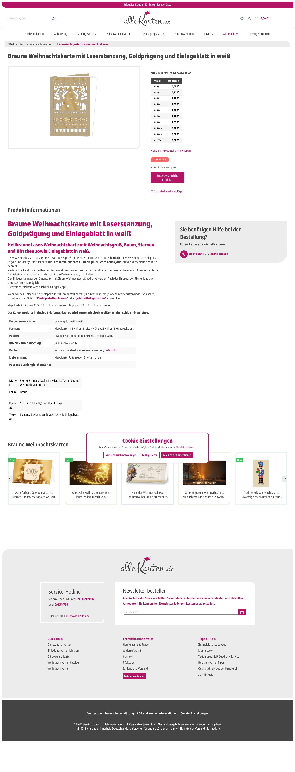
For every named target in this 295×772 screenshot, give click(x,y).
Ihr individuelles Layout (212, 644)
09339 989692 (219, 254)
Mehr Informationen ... (186, 447)
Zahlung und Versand (135, 668)
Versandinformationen (208, 728)
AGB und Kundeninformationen (157, 713)
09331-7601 (62, 604)
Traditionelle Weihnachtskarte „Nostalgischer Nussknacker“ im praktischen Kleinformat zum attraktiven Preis (261, 495)
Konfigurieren (150, 455)
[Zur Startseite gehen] (147, 18)
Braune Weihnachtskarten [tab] (38, 444)
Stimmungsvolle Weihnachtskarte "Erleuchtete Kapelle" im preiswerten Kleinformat (204, 495)
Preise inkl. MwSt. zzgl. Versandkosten (171, 150)
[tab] (34, 210)
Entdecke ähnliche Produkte (167, 178)
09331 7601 (196, 254)
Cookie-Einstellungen (194, 713)
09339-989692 (85, 599)
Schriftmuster (206, 674)
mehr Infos (111, 350)
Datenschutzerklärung (119, 713)
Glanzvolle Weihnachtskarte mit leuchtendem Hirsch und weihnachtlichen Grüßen (90, 495)
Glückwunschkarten (59, 656)
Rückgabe (128, 662)
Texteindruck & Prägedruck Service (218, 656)
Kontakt (127, 656)
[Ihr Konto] (249, 18)
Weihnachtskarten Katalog (63, 662)
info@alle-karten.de (78, 616)
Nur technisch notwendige (120, 455)
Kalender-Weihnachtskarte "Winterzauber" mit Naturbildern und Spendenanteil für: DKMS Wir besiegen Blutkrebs (147, 495)
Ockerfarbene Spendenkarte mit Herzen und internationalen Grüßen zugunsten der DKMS (34, 495)
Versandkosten (138, 724)
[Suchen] (53, 18)
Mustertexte (205, 650)
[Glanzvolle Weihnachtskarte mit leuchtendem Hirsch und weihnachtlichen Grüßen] (91, 473)
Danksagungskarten (59, 644)
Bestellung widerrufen (134, 676)
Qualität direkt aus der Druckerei (217, 668)
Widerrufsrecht (132, 650)
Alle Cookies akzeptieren (177, 455)
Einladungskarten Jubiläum (63, 650)
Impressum (94, 713)
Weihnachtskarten (58, 668)
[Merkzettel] (242, 18)
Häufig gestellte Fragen (136, 644)
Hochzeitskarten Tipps (211, 662)
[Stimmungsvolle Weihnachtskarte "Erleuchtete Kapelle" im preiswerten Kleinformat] (204, 473)
